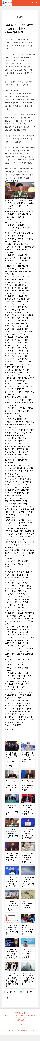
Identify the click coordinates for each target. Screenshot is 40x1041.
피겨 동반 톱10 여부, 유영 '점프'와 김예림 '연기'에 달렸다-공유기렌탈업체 (27, 954)
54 (34, 992)
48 (14, 992)
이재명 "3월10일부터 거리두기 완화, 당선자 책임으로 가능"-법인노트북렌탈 (12, 881)
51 (24, 992)
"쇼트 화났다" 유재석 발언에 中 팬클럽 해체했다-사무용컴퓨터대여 (12, 833)
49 (17, 992)
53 (31, 992)
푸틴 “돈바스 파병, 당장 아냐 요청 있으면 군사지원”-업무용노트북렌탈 (28, 785)
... (37, 992)
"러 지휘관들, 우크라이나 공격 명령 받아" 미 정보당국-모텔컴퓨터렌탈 (28, 881)
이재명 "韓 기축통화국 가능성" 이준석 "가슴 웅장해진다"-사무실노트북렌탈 (27, 833)
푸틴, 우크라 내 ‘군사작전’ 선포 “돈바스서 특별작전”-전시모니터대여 (11, 785)
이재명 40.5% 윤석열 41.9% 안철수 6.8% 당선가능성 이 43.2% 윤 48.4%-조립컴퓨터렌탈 (12, 759)
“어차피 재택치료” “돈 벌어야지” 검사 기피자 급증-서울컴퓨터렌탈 (12, 809)
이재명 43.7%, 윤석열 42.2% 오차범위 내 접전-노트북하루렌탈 (12, 930)
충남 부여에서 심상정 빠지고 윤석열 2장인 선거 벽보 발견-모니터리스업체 (12, 905)
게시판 (20, 1025)
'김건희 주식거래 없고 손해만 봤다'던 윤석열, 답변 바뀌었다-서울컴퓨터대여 (27, 809)
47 (11, 992)
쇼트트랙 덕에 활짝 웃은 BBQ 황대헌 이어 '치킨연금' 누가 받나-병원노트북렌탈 (28, 857)
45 (4, 992)
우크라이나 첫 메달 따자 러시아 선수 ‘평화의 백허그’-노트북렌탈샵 (28, 930)
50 (21, 992)
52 (28, 992)
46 (7, 992)
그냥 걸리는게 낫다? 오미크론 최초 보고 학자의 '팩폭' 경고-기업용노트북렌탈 (12, 954)
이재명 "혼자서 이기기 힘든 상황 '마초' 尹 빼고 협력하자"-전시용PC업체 (28, 757)
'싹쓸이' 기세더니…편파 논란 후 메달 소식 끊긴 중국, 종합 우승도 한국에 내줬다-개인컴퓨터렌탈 (12, 980)
